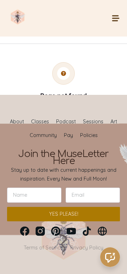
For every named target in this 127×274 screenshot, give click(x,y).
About (17, 121)
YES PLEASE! (63, 214)
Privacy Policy (86, 247)
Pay (68, 135)
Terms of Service (43, 247)
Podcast (66, 121)
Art (113, 121)
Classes (40, 121)
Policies (89, 135)
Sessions (93, 121)
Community (43, 135)
